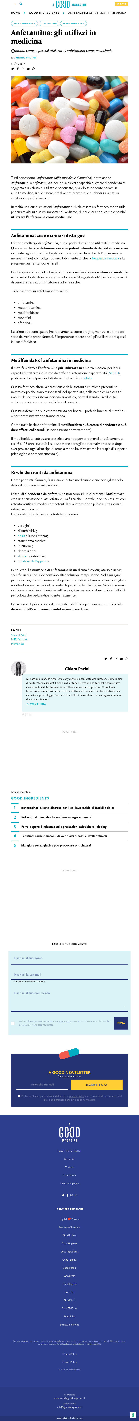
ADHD (114, 373)
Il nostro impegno (69, 1183)
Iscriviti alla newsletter (69, 1151)
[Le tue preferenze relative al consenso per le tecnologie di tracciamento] (133, 1415)
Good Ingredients (44, 12)
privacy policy (64, 1021)
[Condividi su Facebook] (17, 69)
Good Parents (69, 1259)
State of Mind (19, 635)
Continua (37, 704)
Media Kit (69, 1159)
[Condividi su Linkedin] (23, 69)
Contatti (69, 1167)
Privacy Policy (69, 1354)
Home (15, 12)
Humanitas (17, 644)
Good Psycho (69, 1284)
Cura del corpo (49, 23)
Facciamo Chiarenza (69, 1227)
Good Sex (69, 1292)
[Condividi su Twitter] (12, 69)
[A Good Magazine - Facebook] (69, 1195)
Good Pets (69, 1275)
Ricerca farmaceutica (73, 23)
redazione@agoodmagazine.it (69, 1398)
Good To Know (69, 1308)
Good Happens (69, 1243)
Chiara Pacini (25, 57)
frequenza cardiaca (105, 258)
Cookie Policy (69, 1362)
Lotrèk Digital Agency (73, 1418)
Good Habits (69, 1235)
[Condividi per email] (28, 69)
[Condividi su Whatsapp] (33, 69)
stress (22, 556)
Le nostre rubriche (69, 1324)
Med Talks (69, 1316)
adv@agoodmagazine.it (69, 1407)
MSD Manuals (19, 639)
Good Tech (69, 1300)
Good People (69, 1267)
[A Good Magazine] (69, 4)
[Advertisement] (69, 758)
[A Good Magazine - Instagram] (72, 1195)
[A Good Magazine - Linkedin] (76, 1195)
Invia (121, 1023)
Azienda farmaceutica (24, 23)
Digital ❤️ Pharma (70, 1219)
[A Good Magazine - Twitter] (64, 1195)
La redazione (69, 1175)
